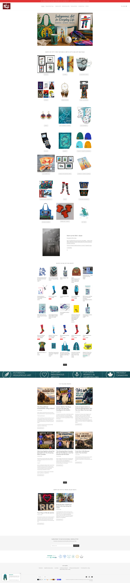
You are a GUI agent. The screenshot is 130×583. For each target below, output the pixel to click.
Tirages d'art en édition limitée (65, 173)
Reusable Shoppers (46, 222)
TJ (67, 250)
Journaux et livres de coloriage (84, 173)
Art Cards (84, 222)
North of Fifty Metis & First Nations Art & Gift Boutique (75, 579)
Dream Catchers (65, 100)
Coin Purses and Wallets (84, 199)
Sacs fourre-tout (46, 173)
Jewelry (46, 125)
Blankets (65, 151)
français (39, 576)
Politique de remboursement (74, 568)
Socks (65, 199)
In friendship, (69, 247)
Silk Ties (46, 151)
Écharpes (65, 74)
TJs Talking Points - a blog (85, 568)
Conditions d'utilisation (64, 568)
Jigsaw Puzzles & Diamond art (46, 199)
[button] (20, 573)
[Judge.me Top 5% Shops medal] (81, 556)
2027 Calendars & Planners (65, 125)
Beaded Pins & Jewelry (65, 221)
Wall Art (46, 74)
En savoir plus (40, 428)
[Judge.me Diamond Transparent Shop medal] (60, 556)
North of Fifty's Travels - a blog (65, 569)
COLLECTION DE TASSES (84, 74)
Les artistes (56, 568)
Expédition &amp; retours (48, 568)
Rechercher (41, 568)
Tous (65, 364)
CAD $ (45, 576)
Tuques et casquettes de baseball (83, 151)
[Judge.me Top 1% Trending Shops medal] (77, 556)
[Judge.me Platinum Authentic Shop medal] (69, 556)
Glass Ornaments (84, 125)
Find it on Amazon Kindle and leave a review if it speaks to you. (79, 245)
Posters (46, 100)
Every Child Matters (84, 100)
